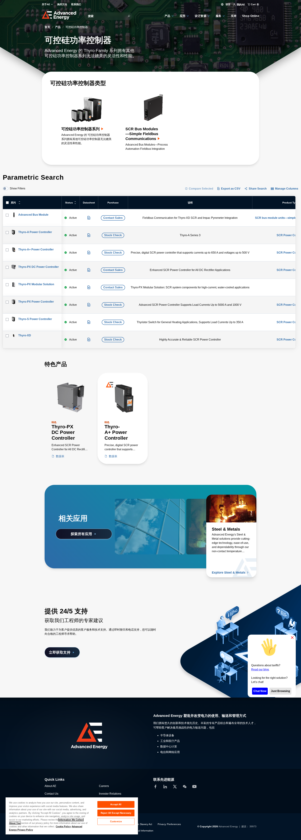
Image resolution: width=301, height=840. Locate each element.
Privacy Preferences (169, 824)
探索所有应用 (81, 534)
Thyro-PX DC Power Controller (38, 266)
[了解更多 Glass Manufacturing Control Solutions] (140, 508)
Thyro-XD (24, 335)
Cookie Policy (63, 826)
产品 (58, 27)
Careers (104, 786)
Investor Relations (110, 793)
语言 (227, 4)
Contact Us (51, 793)
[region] (72, 815)
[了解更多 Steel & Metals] (231, 508)
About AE (50, 786)
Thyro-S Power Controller (35, 319)
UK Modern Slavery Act (139, 824)
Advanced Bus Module (33, 214)
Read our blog (260, 669)
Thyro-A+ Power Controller (36, 249)
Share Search (258, 188)
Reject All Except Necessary (116, 813)
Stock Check (113, 235)
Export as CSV (230, 188)
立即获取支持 (59, 652)
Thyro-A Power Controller (35, 232)
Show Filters (17, 188)
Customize (116, 821)
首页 (48, 27)
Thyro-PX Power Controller (36, 301)
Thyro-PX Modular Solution (36, 284)
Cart (254, 4)
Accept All (115, 804)
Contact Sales (113, 217)
